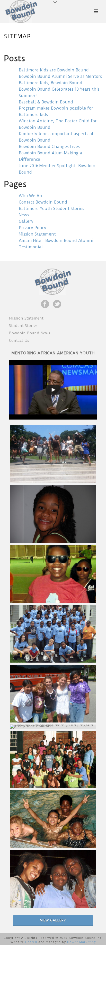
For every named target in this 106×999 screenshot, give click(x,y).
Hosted (31, 942)
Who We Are (31, 195)
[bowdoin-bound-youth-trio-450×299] (53, 879)
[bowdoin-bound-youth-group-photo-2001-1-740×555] (53, 693)
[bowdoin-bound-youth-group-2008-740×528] (53, 634)
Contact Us (19, 340)
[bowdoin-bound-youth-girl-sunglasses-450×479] (53, 574)
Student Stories (23, 325)
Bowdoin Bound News (29, 333)
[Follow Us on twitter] (57, 304)
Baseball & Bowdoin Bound (46, 102)
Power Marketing (81, 942)
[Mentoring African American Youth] (53, 390)
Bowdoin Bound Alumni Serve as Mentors (60, 76)
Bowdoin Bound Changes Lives (49, 146)
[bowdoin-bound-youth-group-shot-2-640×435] (53, 727)
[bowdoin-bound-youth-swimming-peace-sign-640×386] (53, 819)
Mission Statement (37, 234)
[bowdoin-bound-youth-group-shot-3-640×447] (53, 760)
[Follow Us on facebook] (45, 304)
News (24, 214)
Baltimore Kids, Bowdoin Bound (50, 82)
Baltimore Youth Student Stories (51, 208)
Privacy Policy (32, 227)
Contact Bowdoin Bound (43, 202)
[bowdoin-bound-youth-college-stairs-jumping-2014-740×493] (53, 454)
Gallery (26, 221)
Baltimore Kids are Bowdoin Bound (54, 70)
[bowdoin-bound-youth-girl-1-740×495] (53, 514)
